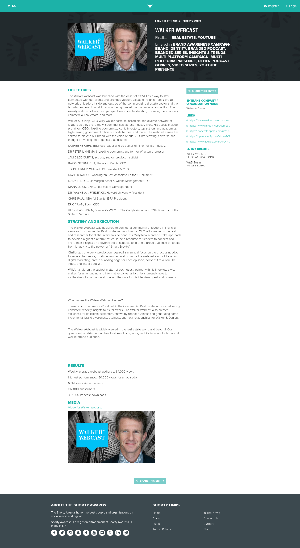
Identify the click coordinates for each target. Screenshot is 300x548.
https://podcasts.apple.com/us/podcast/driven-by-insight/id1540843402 (231, 131)
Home (157, 513)
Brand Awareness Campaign (202, 44)
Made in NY (58, 526)
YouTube (207, 37)
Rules (156, 524)
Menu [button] (12, 6)
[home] (150, 6)
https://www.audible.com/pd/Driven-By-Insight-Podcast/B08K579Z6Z (230, 141)
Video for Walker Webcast (85, 407)
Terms (157, 529)
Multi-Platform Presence (189, 59)
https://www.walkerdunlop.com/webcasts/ (214, 120)
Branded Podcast (206, 48)
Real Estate (184, 37)
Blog (206, 529)
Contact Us (210, 518)
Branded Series (171, 52)
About (156, 518)
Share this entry (203, 91)
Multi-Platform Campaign (182, 57)
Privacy (167, 529)
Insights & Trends (207, 52)
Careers (208, 524)
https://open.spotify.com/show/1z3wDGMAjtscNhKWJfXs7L (224, 136)
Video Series (184, 65)
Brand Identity (170, 48)
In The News (211, 513)
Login (293, 6)
